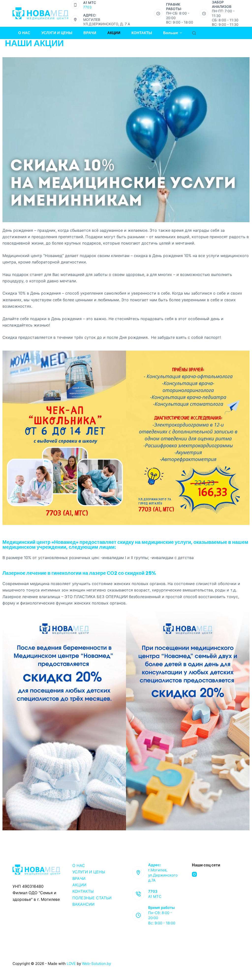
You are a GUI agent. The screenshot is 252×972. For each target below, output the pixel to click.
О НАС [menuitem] (24, 32)
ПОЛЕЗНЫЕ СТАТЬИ (91, 897)
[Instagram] (194, 874)
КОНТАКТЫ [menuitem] (141, 32)
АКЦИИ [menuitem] (113, 32)
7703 (87, 7)
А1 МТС (154, 896)
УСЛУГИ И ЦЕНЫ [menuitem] (56, 32)
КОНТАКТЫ (83, 891)
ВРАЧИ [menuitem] (89, 32)
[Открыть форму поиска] (194, 33)
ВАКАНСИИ (83, 904)
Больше (170, 32)
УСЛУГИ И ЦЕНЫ (88, 871)
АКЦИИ (79, 884)
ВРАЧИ (78, 878)
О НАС (78, 865)
